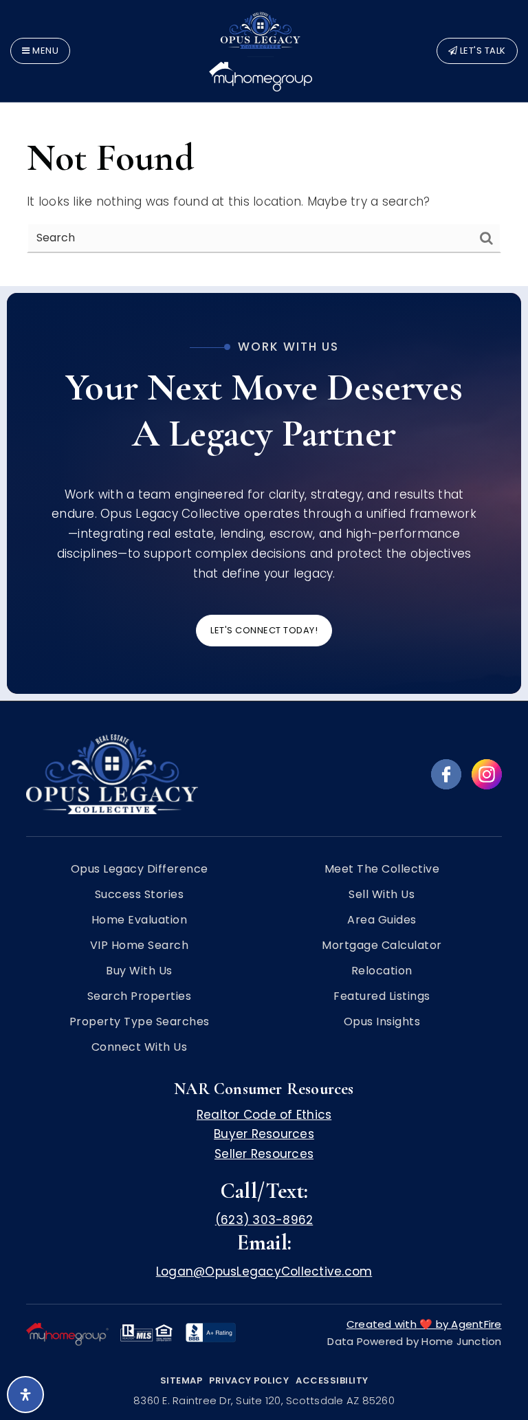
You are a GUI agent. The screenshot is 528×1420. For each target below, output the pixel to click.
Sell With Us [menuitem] (382, 894)
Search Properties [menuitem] (139, 996)
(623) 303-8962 (264, 1220)
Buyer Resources (264, 1134)
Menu (44, 50)
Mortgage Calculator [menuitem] (382, 945)
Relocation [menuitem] (381, 971)
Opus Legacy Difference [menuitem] (139, 869)
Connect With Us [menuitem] (139, 1047)
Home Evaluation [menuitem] (139, 920)
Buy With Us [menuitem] (139, 971)
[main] (264, 143)
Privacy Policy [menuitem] (249, 1380)
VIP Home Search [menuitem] (139, 945)
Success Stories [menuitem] (139, 894)
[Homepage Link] (260, 49)
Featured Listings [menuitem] (381, 996)
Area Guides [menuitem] (382, 920)
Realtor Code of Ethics (264, 1114)
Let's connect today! (264, 630)
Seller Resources (264, 1154)
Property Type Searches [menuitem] (139, 1021)
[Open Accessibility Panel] (25, 1394)
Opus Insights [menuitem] (382, 1021)
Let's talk (481, 50)
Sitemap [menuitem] (181, 1380)
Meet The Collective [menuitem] (382, 869)
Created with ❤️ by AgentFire (424, 1324)
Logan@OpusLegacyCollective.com (264, 1271)
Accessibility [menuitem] (332, 1380)
